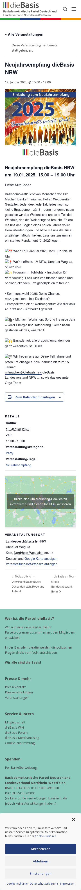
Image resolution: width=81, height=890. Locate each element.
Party (9, 453)
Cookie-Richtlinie (45, 836)
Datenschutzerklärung (44, 884)
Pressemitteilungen (19, 692)
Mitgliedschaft (15, 722)
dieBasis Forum (16, 732)
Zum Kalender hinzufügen (35, 397)
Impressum (67, 884)
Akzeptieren (40, 849)
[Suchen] (65, 9)
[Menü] (74, 9)
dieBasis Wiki (14, 727)
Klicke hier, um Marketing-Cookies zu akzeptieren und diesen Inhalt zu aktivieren (40, 501)
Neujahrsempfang (18, 465)
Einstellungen (41, 873)
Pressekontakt (15, 687)
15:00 (52, 251)
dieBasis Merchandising (22, 738)
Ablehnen (40, 861)
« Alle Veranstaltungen (24, 34)
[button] (73, 819)
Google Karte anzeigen (41, 558)
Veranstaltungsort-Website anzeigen (31, 564)
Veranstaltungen (17, 697)
